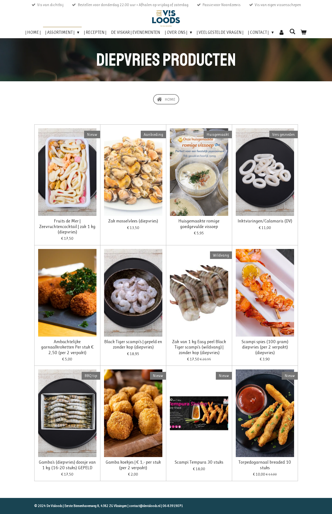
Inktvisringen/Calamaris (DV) (265, 221)
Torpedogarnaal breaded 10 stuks (264, 464)
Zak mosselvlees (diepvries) (133, 221)
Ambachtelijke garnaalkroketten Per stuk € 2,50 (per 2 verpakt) (67, 347)
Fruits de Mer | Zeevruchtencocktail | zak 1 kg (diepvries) (67, 226)
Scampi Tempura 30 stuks (199, 462)
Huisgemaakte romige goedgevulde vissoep (198, 223)
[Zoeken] (292, 32)
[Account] (281, 32)
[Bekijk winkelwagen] (303, 32)
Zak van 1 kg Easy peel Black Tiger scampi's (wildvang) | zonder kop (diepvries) (199, 347)
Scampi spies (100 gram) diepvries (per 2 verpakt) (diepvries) (265, 347)
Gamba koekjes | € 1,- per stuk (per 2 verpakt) (133, 464)
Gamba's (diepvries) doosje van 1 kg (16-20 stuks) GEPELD (67, 464)
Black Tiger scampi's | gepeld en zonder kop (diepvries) (133, 344)
